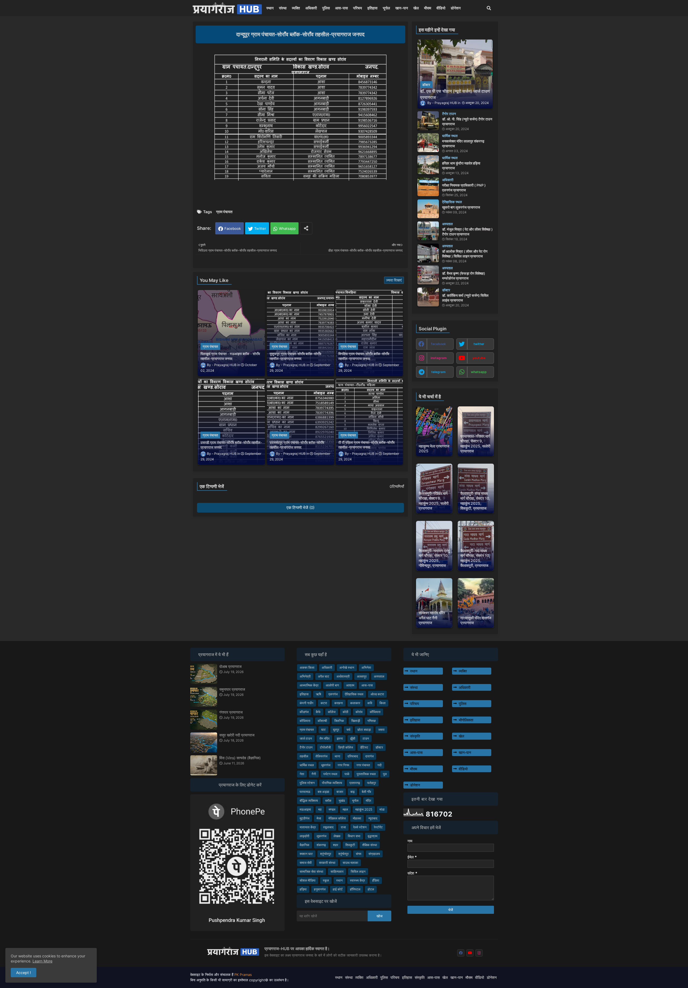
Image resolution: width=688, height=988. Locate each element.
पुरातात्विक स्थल (366, 774)
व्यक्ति (296, 8)
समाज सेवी (306, 863)
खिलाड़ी (355, 721)
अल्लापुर (362, 676)
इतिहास (372, 8)
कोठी (345, 712)
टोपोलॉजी (325, 747)
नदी (379, 765)
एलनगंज (333, 694)
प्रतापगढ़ (354, 783)
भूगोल (386, 8)
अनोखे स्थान (346, 667)
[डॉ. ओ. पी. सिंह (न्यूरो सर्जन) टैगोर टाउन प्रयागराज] (428, 120)
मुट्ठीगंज (304, 818)
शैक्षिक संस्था (369, 845)
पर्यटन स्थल (330, 774)
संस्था (282, 8)
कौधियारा (305, 721)
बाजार (339, 792)
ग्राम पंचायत (224, 211)
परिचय (357, 8)
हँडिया (375, 880)
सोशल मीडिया (308, 880)
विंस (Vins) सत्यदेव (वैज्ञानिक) (240, 758)
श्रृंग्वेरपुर (343, 854)
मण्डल (332, 809)
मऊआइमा (305, 809)
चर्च (348, 730)
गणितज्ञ (371, 721)
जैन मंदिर (324, 738)
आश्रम (350, 685)
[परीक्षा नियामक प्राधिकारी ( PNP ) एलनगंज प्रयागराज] (428, 186)
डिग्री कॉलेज (345, 747)
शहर (335, 845)
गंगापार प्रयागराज (231, 712)
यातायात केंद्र (308, 827)
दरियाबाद (352, 756)
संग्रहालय (374, 854)
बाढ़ (352, 792)
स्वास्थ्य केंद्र (357, 880)
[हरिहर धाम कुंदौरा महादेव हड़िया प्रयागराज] (428, 164)
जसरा (381, 730)
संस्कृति (415, 736)
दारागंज (369, 756)
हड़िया (303, 889)
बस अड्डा (323, 792)
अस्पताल (379, 676)
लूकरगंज (321, 836)
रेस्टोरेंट (378, 827)
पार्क (347, 774)
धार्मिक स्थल (307, 765)
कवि (369, 703)
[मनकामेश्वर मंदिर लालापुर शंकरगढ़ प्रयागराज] (428, 142)
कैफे (318, 712)
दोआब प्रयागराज (230, 666)
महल (345, 809)
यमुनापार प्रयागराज (232, 689)
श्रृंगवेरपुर (325, 854)
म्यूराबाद (372, 818)
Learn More (42, 961)
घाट (323, 730)
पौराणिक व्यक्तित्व (332, 783)
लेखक (337, 836)
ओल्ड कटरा (377, 694)
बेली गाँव (366, 792)
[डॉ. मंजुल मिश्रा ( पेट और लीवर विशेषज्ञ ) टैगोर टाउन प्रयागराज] (428, 230)
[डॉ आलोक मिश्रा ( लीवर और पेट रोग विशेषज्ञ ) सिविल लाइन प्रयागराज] (428, 253)
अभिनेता (366, 667)
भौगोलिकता (466, 720)
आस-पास (341, 8)
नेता (302, 774)
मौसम (427, 8)
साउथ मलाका (350, 863)
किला (382, 703)
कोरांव (359, 712)
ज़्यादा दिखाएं (394, 280)
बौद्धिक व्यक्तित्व (309, 801)
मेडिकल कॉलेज (337, 818)
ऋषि (318, 694)
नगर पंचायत (363, 765)
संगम (358, 854)
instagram (439, 358)
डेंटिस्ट (364, 747)
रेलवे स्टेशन (360, 827)
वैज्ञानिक (304, 845)
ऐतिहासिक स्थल (354, 694)
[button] (488, 8)
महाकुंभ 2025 (363, 809)
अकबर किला (307, 667)
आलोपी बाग (332, 685)
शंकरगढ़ (321, 845)
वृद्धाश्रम (372, 836)
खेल (416, 8)
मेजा (319, 818)
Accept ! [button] (23, 972)
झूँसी (352, 738)
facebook (438, 344)
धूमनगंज (325, 765)
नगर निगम (343, 765)
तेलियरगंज (321, 756)
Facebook (232, 228)
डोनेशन (456, 8)
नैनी (313, 774)
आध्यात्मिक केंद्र (309, 685)
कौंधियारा (375, 712)
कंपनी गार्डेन (306, 703)
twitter (479, 344)
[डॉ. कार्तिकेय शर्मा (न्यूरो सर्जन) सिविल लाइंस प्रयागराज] (428, 297)
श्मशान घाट (306, 854)
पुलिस (326, 8)
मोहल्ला (357, 818)
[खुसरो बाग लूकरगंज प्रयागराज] (428, 208)
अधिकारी (311, 8)
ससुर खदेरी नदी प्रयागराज (237, 735)
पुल (385, 774)
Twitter (260, 228)
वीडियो (440, 8)
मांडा (382, 809)
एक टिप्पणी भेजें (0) (300, 507)
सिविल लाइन (358, 871)
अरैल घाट (323, 676)
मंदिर (368, 801)
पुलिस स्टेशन (307, 783)
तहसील (304, 756)
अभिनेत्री (305, 676)
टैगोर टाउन (306, 747)
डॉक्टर (379, 747)
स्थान (270, 8)
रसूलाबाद (328, 827)
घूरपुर (336, 730)
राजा (343, 827)
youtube (478, 358)
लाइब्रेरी (304, 836)
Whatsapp (287, 228)
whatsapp (479, 372)
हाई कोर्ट (338, 889)
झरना (340, 738)
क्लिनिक (339, 721)
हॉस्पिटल (355, 889)
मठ (319, 809)
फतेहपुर (371, 783)
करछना (338, 703)
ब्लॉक (328, 801)
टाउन (366, 738)
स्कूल (326, 880)
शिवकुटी (350, 845)
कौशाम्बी (322, 721)
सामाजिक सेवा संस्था (311, 871)
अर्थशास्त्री (343, 676)
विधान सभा (354, 836)
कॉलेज (331, 712)
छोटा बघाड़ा (364, 730)
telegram (438, 372)
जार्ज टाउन (306, 738)
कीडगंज (304, 712)
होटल (371, 889)
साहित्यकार (337, 871)
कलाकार (355, 703)
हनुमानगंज (319, 889)
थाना (337, 756)
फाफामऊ (305, 792)
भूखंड (342, 801)
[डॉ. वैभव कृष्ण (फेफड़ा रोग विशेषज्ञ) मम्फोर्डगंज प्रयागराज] (428, 275)
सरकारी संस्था (327, 863)
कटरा (324, 703)
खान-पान (401, 8)
